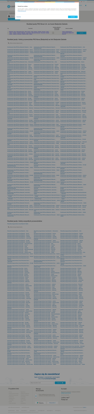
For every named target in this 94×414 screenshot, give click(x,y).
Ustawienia (18, 16)
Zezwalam (73, 16)
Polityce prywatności (22, 11)
